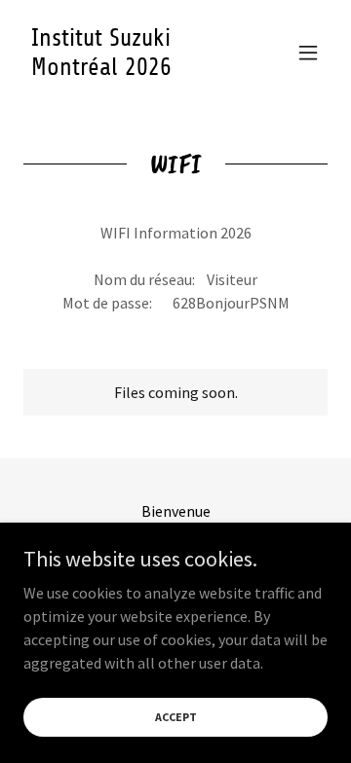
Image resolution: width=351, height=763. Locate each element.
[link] (129, 69)
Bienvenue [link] (176, 511)
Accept (176, 716)
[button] (308, 52)
